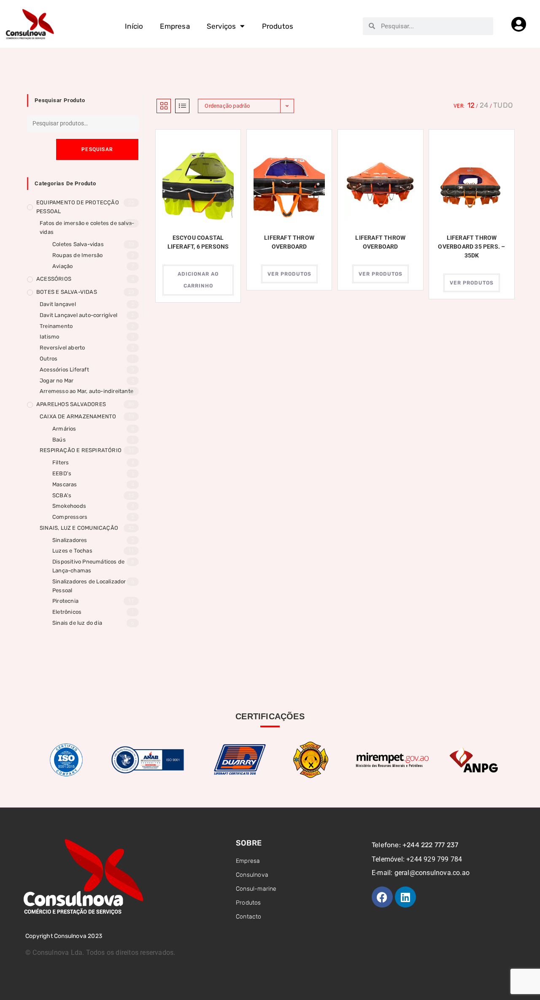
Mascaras (64, 484)
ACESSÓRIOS (53, 279)
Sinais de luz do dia (77, 623)
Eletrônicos (66, 612)
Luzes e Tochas (72, 550)
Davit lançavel (58, 304)
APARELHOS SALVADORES (71, 404)
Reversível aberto (62, 347)
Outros (48, 358)
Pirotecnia (65, 601)
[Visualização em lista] (182, 106)
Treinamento (56, 326)
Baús (59, 439)
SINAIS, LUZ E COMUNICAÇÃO (79, 528)
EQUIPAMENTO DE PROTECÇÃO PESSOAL (77, 206)
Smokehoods (69, 506)
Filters (60, 462)
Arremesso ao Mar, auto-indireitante (86, 391)
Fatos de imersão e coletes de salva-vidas (87, 227)
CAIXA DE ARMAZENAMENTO (78, 416)
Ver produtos (289, 274)
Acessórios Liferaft (64, 369)
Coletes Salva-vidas (78, 244)
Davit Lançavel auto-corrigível (78, 315)
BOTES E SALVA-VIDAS (66, 292)
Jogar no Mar (56, 380)
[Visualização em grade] (164, 106)
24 (484, 105)
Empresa (174, 26)
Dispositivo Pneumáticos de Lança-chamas (88, 566)
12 (471, 105)
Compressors (69, 517)
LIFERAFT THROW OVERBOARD (289, 242)
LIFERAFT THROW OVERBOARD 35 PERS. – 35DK (471, 246)
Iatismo (49, 336)
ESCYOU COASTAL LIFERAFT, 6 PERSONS (198, 242)
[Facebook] (382, 897)
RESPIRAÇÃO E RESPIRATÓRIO (81, 450)
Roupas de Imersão (77, 255)
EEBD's (61, 473)
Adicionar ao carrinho (198, 280)
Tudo (503, 105)
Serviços (221, 26)
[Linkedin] (405, 897)
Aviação (62, 266)
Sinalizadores (69, 540)
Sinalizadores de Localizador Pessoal (89, 585)
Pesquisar (97, 149)
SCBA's (61, 495)
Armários (64, 428)
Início (134, 26)
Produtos (278, 26)
